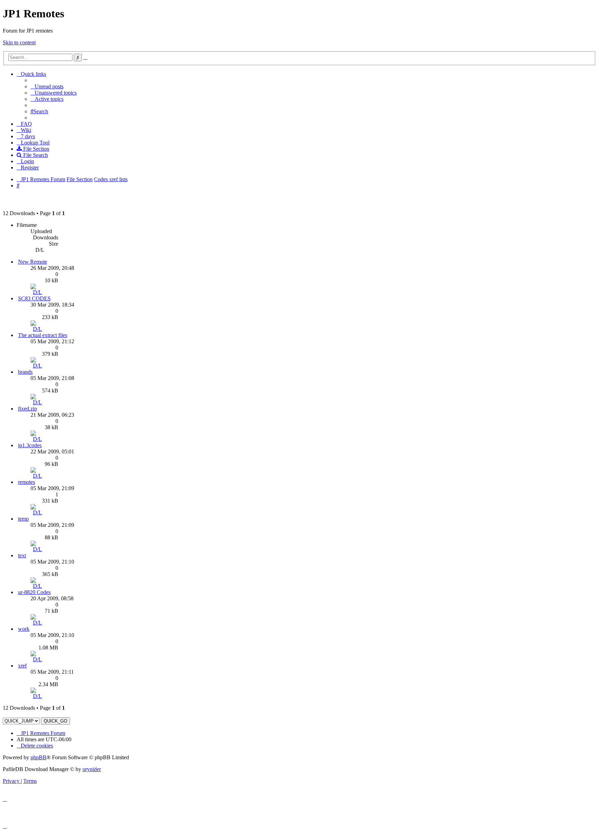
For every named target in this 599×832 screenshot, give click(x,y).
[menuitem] (47, 86)
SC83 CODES (34, 298)
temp (23, 519)
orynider (92, 769)
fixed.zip (27, 408)
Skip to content (19, 42)
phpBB (38, 757)
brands (25, 372)
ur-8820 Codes (34, 592)
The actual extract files (42, 335)
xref (22, 666)
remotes (26, 482)
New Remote (32, 262)
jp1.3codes (30, 445)
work (23, 629)
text (22, 555)
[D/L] (37, 292)
